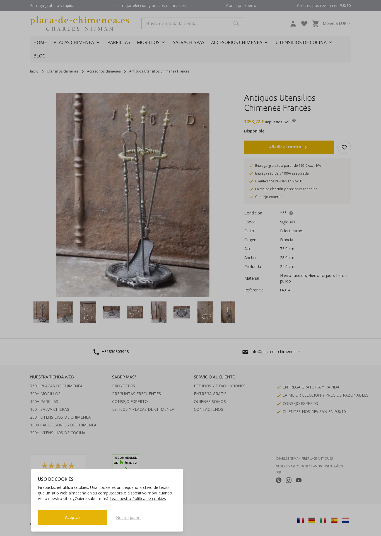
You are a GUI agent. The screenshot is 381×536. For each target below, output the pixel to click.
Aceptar (72, 517)
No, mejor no (128, 517)
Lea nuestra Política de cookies (138, 498)
